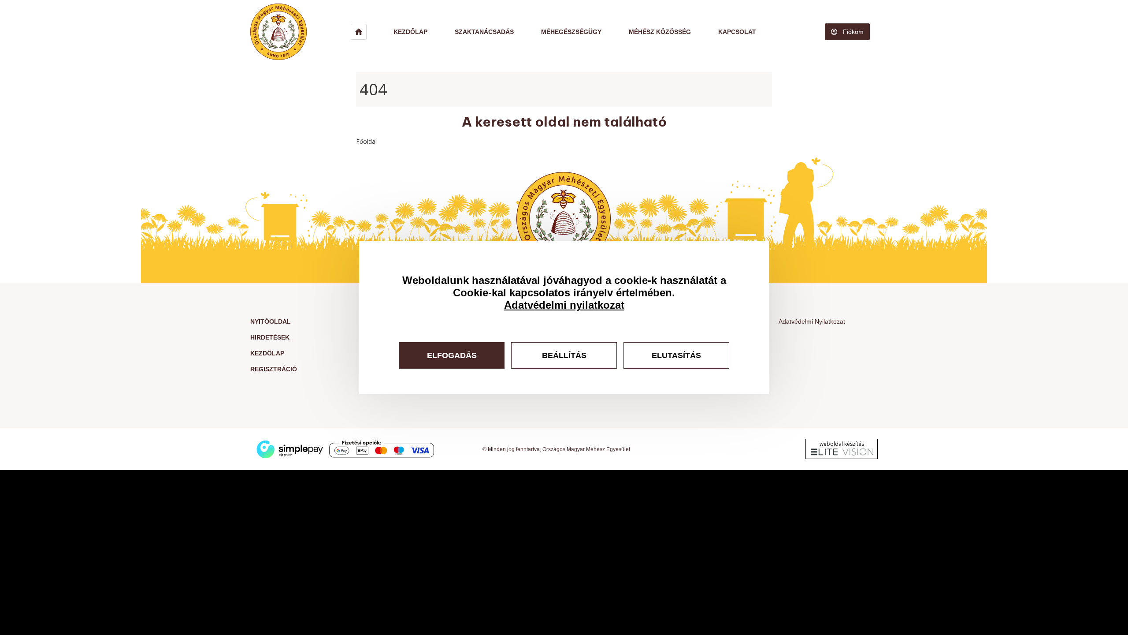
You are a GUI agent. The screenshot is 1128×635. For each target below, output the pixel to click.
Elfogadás (452, 355)
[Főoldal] (300, 32)
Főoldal (366, 141)
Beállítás (564, 355)
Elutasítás (676, 355)
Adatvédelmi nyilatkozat (564, 305)
